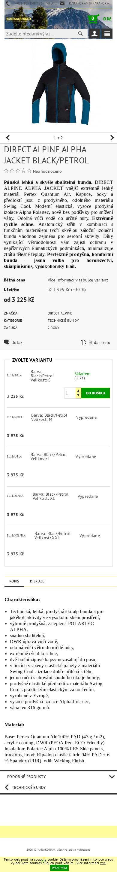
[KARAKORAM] (18, 19)
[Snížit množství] (78, 396)
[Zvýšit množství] (78, 390)
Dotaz (16, 342)
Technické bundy (63, 320)
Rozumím (59, 868)
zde (103, 863)
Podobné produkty (26, 776)
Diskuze (37, 581)
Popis (14, 581)
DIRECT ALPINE (60, 313)
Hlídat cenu (99, 342)
